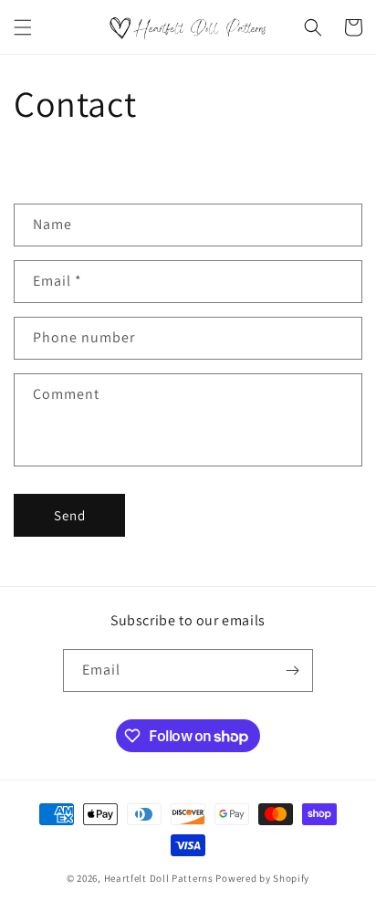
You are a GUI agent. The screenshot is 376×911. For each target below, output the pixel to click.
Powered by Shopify (262, 878)
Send (70, 515)
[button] (23, 27)
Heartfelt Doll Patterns (159, 878)
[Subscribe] (292, 670)
